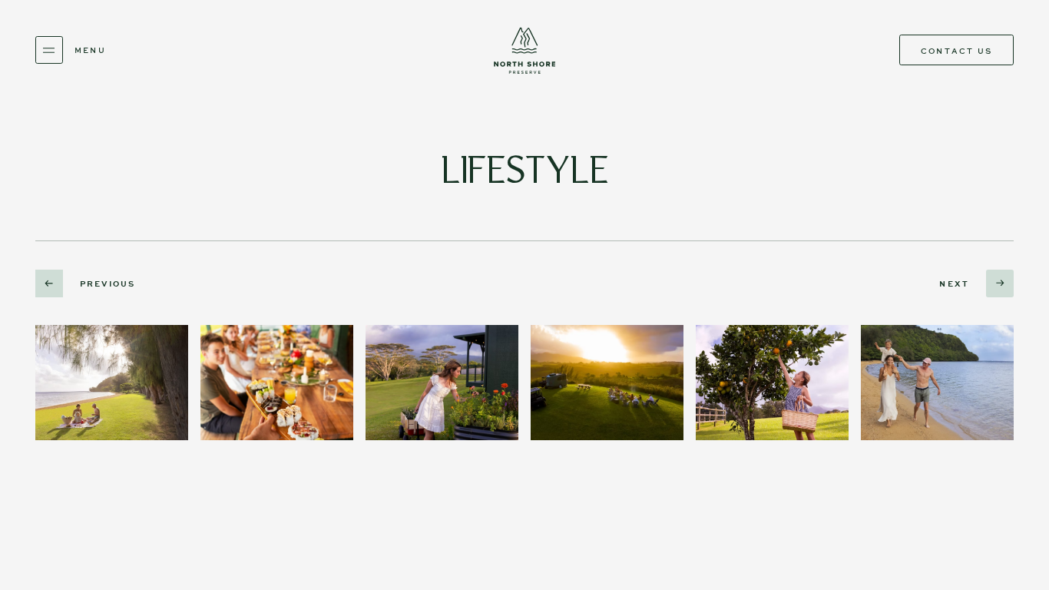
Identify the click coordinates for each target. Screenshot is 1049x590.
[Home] (524, 50)
